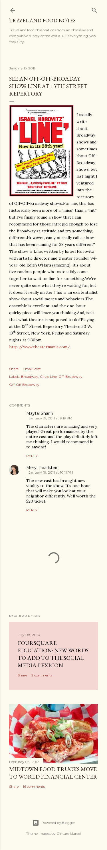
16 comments (34, 786)
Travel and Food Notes (42, 20)
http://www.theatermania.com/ (39, 346)
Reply (31, 456)
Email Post (32, 369)
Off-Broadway (70, 376)
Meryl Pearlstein (42, 467)
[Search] (94, 9)
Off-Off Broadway (24, 384)
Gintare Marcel (68, 833)
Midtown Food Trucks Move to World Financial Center (53, 772)
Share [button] (14, 369)
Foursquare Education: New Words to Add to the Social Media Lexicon (53, 654)
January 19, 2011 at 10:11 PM (51, 472)
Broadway (29, 376)
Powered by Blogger (58, 822)
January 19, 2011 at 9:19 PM (50, 418)
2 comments (41, 675)
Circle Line (48, 376)
